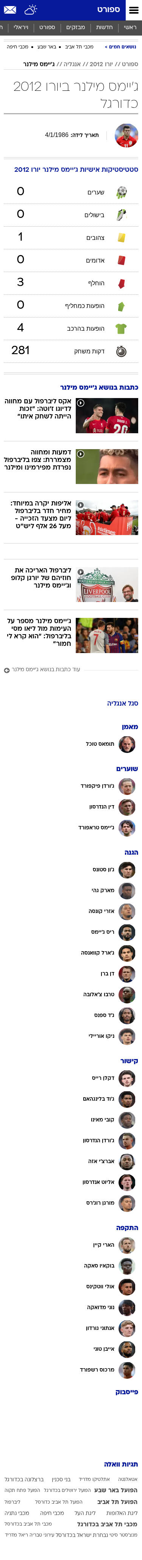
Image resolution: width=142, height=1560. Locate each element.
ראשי (130, 28)
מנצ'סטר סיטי (123, 1535)
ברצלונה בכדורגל (24, 1480)
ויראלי (21, 28)
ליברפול (12, 1502)
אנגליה (72, 65)
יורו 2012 (101, 65)
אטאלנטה (127, 1480)
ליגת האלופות (121, 1513)
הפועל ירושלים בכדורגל (67, 1490)
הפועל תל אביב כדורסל (59, 1502)
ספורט (108, 10)
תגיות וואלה (121, 1465)
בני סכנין (61, 1480)
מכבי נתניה (17, 1513)
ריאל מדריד (16, 1535)
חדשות (104, 28)
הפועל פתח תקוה (22, 1490)
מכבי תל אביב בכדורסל (28, 1524)
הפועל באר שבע (115, 1491)
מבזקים (75, 28)
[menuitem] (104, 28)
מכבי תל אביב (79, 47)
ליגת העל (85, 1513)
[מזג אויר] (31, 10)
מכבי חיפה (17, 47)
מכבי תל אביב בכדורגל (107, 1525)
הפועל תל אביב (117, 1502)
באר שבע (46, 47)
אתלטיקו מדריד (94, 1480)
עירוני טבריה (42, 1535)
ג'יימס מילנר (39, 65)
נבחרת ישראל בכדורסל (82, 1535)
